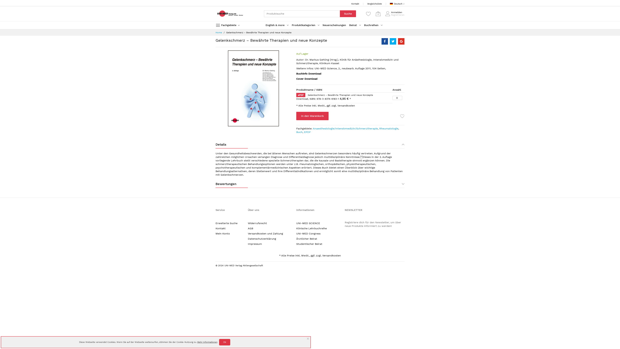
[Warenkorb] (378, 13)
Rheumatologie (388, 128)
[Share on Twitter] (393, 41)
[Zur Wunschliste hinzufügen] (402, 116)
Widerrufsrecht (257, 223)
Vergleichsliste (374, 4)
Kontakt (355, 4)
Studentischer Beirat (309, 243)
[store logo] (229, 14)
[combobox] (302, 13)
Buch (299, 132)
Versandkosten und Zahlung (265, 233)
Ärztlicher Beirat (306, 238)
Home (219, 32)
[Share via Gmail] (401, 41)
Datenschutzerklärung (262, 238)
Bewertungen (226, 184)
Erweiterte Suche (227, 223)
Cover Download (306, 78)
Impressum (255, 243)
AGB (250, 228)
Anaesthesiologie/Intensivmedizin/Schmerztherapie (345, 128)
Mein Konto (223, 233)
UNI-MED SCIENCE (308, 223)
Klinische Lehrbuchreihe (311, 228)
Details (221, 144)
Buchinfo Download (308, 73)
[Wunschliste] (368, 13)
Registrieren (397, 15)
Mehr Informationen (207, 342)
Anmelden (396, 12)
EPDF (307, 132)
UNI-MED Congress (308, 233)
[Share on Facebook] (385, 41)
